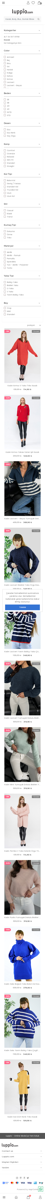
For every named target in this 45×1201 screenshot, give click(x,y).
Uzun (9, 193)
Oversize (11, 153)
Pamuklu (11, 258)
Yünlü (9, 268)
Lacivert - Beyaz (14, 85)
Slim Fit (10, 160)
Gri (8, 66)
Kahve (10, 76)
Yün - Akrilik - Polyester (17, 265)
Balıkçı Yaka (12, 282)
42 (8, 109)
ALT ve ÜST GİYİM (11, 36)
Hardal (10, 69)
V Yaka (10, 291)
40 (8, 106)
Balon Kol (11, 180)
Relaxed (10, 157)
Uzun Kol (11, 196)
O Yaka (10, 288)
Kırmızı (10, 79)
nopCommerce (36, 1189)
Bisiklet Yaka (12, 285)
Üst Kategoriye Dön (12, 43)
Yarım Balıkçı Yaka (15, 295)
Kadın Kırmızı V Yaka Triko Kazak (22, 385)
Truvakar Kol (12, 190)
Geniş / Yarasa (14, 183)
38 (8, 103)
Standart (11, 163)
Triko (9, 237)
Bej (8, 60)
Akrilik (9, 252)
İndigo (9, 73)
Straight (10, 166)
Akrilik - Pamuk (13, 255)
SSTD (9, 112)
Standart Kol (12, 186)
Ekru (9, 63)
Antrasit (10, 57)
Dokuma (11, 231)
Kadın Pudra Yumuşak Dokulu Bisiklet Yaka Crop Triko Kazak (22, 917)
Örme (9, 234)
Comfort (11, 150)
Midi (9, 311)
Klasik (9, 213)
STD (8, 115)
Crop (9, 308)
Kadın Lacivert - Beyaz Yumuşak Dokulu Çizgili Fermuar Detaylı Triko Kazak (22, 518)
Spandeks (11, 261)
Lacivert (10, 82)
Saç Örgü (11, 136)
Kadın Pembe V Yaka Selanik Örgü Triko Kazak (22, 851)
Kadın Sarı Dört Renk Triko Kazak (22, 1117)
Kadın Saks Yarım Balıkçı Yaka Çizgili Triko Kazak (22, 1050)
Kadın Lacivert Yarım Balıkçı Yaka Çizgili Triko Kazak (22, 651)
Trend (9, 217)
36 (8, 99)
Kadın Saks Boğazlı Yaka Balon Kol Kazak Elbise (22, 984)
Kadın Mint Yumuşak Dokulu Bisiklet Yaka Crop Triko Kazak (22, 784)
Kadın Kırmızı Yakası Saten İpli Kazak (22, 452)
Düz (8, 129)
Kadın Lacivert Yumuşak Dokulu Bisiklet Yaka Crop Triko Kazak (22, 718)
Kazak (7, 40)
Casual (10, 210)
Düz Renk (11, 132)
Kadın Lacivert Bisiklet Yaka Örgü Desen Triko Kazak (22, 585)
